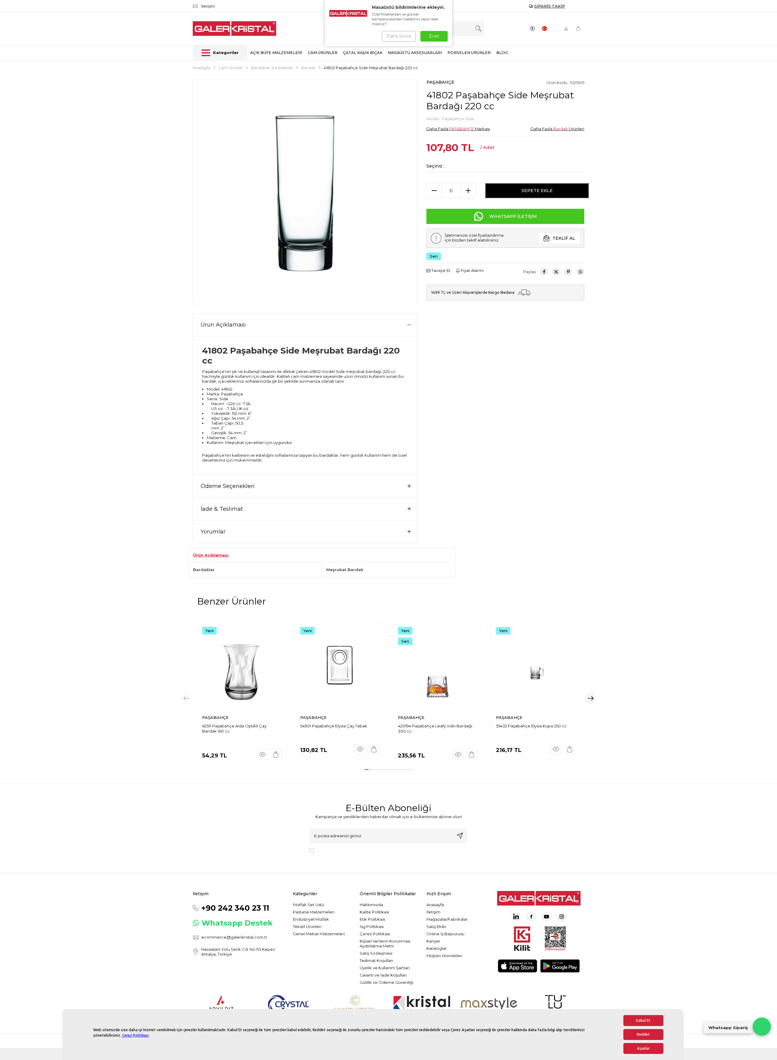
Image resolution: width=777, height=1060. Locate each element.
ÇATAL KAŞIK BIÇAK (362, 52)
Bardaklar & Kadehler (272, 67)
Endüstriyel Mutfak (311, 919)
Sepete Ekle (537, 190)
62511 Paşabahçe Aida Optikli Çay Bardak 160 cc (234, 728)
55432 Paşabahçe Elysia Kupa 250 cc (531, 725)
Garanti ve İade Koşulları (383, 975)
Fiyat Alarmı (472, 270)
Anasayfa (201, 67)
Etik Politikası (372, 919)
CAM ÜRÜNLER (323, 52)
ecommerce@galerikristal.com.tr (234, 937)
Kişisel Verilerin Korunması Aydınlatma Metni (385, 943)
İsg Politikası (372, 926)
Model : (450, 118)
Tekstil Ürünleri (307, 926)
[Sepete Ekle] (276, 754)
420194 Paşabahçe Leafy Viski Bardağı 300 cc (435, 728)
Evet (434, 36)
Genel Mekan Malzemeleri (319, 933)
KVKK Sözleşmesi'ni (337, 850)
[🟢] (762, 1027)
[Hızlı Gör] (262, 754)
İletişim (433, 911)
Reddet (643, 1034)
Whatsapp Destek (237, 923)
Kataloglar (436, 948)
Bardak (308, 67)
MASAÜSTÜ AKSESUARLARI (415, 52)
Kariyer (433, 941)
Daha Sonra (399, 36)
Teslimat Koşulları (376, 960)
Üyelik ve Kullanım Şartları (385, 967)
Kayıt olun (459, 835)
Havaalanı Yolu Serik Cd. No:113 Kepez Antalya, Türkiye (238, 952)
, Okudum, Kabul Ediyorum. (366, 850)
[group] (305, 192)
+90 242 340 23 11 (235, 908)
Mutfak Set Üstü (308, 904)
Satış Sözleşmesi (376, 953)
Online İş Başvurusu (445, 933)
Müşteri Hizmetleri (444, 955)
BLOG (502, 52)
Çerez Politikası (135, 1035)
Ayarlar (643, 1048)
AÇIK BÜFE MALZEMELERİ (276, 52)
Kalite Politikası (374, 911)
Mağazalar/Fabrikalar (447, 919)
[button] (367, 769)
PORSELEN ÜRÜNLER (469, 52)
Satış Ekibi (436, 926)
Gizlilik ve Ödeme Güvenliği (386, 982)
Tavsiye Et (440, 270)
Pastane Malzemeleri (313, 911)
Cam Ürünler (230, 67)
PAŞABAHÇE (440, 82)
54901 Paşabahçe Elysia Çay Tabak (333, 725)
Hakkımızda (371, 904)
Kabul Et (643, 1020)
